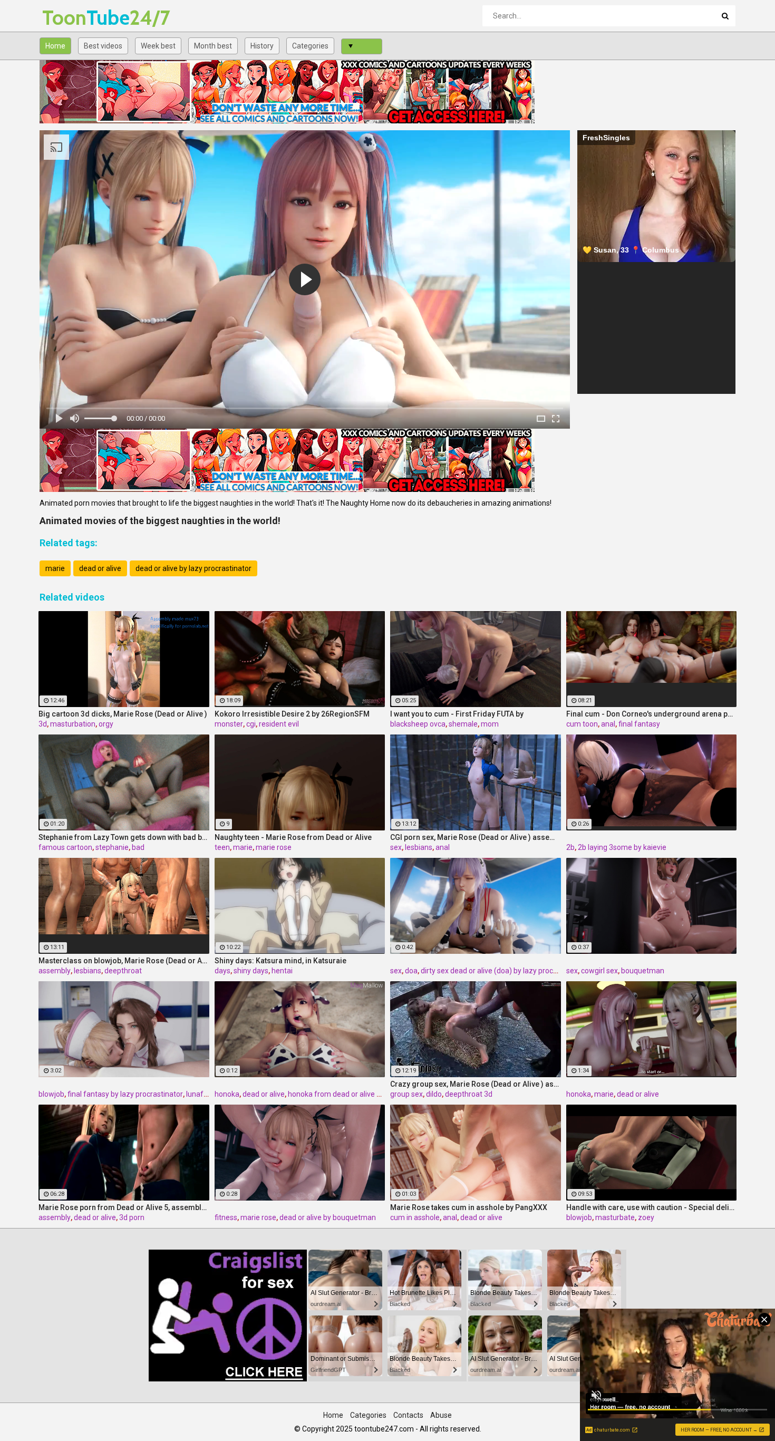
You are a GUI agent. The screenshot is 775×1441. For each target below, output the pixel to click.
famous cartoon (65, 847)
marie (55, 568)
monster (229, 724)
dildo (434, 1094)
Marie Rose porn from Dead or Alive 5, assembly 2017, (123, 1207)
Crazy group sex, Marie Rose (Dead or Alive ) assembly (475, 1084)
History (262, 46)
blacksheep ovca (417, 724)
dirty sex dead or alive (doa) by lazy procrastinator (503, 970)
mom (490, 724)
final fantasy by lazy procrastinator (125, 1094)
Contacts (408, 1415)
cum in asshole (415, 1217)
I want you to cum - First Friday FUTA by (457, 714)
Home (55, 46)
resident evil (279, 724)
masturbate (615, 1217)
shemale (463, 724)
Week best (158, 46)
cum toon (582, 724)
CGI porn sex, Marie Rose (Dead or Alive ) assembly (475, 837)
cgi (251, 724)
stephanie (112, 847)
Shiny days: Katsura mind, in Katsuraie (280, 960)
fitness (226, 1217)
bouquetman (642, 970)
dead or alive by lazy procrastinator (193, 568)
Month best (213, 46)
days (222, 970)
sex (396, 847)
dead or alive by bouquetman (327, 1217)
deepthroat (123, 970)
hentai (282, 970)
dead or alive (100, 568)
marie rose (274, 847)
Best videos (103, 46)
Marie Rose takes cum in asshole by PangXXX (468, 1207)
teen (222, 847)
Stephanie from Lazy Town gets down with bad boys (123, 837)
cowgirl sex (599, 970)
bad (138, 847)
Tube (70, 17)
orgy (106, 724)
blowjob (51, 1094)
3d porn (131, 1217)
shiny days (251, 970)
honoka (227, 1094)
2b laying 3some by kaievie (622, 847)
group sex (406, 1094)
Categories (310, 46)
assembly (54, 970)
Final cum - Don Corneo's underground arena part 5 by (651, 714)
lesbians (418, 847)
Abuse (441, 1415)
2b (570, 847)
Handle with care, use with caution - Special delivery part (651, 1207)
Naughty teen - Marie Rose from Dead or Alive (293, 837)
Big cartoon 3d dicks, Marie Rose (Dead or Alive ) (122, 714)
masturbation (72, 724)
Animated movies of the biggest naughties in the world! (160, 520)
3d (42, 724)
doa (411, 970)
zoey (646, 1217)
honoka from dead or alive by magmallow (356, 1094)
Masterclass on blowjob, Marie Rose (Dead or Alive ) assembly (123, 960)
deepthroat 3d (468, 1094)
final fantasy (639, 724)
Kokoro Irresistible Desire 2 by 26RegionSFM (292, 714)
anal (608, 724)
